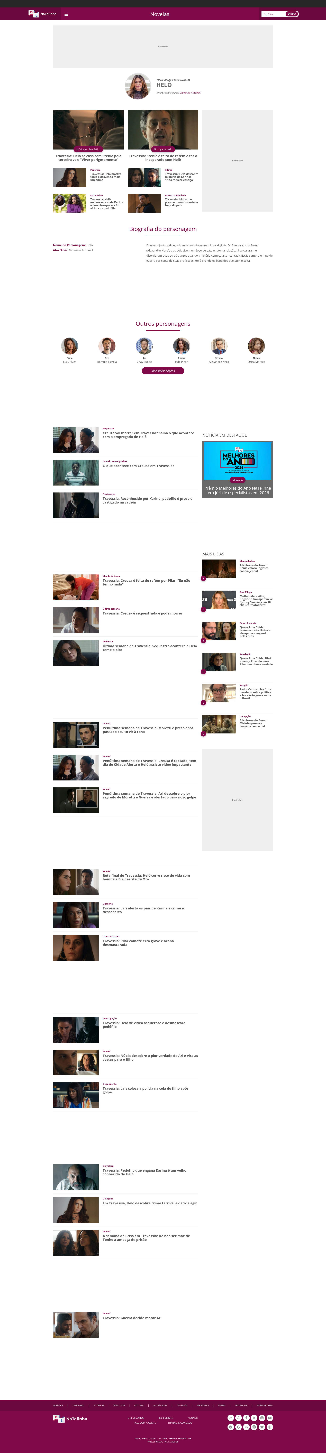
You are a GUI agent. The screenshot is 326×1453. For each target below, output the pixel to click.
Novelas (159, 14)
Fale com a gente (145, 1422)
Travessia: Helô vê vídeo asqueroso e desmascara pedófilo (144, 1025)
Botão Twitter (254, 1420)
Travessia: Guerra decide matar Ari (132, 1318)
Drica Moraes (256, 362)
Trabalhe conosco (180, 1422)
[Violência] (76, 652)
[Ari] (144, 345)
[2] (219, 599)
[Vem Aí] (76, 734)
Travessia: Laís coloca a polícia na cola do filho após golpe (145, 1090)
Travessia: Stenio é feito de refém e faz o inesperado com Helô (163, 158)
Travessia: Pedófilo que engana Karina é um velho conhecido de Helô (144, 1172)
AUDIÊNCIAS (160, 1405)
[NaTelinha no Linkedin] (246, 1427)
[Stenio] (219, 345)
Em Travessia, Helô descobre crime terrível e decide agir (150, 1203)
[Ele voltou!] (76, 1177)
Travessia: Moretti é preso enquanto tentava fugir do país (181, 202)
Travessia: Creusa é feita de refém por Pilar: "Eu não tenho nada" (146, 582)
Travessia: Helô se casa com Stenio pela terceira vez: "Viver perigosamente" (88, 158)
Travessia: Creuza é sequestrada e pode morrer (142, 613)
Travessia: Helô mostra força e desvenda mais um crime (105, 177)
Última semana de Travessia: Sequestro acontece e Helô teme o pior (150, 648)
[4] (219, 661)
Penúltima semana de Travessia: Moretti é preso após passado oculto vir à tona (148, 730)
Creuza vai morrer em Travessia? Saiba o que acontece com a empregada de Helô (148, 435)
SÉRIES (222, 1405)
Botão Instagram (262, 1420)
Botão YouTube (270, 1420)
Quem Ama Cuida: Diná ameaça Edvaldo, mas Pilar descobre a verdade (256, 661)
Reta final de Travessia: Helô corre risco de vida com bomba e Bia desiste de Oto (146, 877)
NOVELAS (99, 1405)
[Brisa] (69, 345)
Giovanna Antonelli (190, 92)
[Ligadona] (76, 914)
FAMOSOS (119, 1405)
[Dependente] (76, 1095)
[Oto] (106, 345)
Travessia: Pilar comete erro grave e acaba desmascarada (138, 943)
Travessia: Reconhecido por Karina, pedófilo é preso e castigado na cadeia (147, 500)
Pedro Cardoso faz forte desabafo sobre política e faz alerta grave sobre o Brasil (255, 693)
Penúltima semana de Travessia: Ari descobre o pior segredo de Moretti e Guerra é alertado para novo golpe (149, 795)
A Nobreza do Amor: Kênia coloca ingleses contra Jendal (254, 568)
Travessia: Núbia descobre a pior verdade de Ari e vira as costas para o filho (150, 1057)
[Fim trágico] (76, 505)
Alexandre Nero (219, 362)
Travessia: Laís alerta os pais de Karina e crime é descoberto (143, 910)
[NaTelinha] (42, 14)
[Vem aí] (76, 800)
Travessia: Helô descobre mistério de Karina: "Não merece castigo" (181, 177)
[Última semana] (76, 619)
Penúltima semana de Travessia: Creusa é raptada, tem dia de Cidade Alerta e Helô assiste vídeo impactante (149, 762)
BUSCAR (291, 14)
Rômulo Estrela (107, 362)
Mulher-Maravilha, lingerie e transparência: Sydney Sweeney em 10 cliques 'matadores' (256, 600)
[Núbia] (256, 345)
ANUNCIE (193, 1417)
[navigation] (66, 14)
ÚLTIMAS (58, 1405)
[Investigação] (76, 1029)
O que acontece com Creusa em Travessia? (138, 465)
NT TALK (139, 1405)
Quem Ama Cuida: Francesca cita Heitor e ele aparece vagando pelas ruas (255, 631)
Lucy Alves (69, 362)
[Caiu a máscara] (76, 947)
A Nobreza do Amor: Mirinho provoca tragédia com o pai (253, 723)
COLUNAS (182, 1405)
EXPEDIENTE (166, 1417)
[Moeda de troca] (76, 587)
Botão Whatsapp (238, 1420)
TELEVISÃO (78, 1405)
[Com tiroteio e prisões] (76, 472)
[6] (219, 723)
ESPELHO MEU (265, 1405)
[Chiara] (181, 345)
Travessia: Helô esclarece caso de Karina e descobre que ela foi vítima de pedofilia (106, 204)
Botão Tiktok (231, 1420)
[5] (219, 692)
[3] (219, 630)
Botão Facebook (246, 1420)
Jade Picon (181, 362)
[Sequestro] (76, 439)
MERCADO (203, 1405)
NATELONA (241, 1405)
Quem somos (136, 1417)
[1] (219, 568)
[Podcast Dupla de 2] (254, 1427)
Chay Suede (144, 362)
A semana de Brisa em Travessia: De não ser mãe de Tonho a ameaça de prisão (146, 1238)
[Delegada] (76, 1209)
